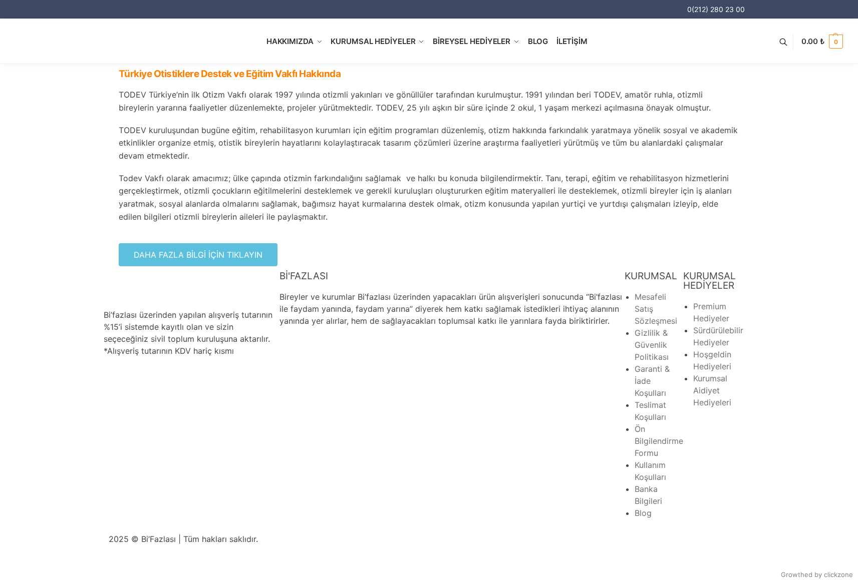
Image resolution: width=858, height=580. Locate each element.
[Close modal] (843, 15)
